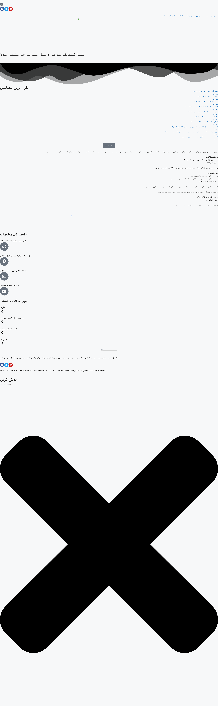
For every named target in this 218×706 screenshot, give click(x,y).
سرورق (213, 16)
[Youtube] (11, 9)
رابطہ (163, 16)
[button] (109, 145)
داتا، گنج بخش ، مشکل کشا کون (206, 101)
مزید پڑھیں (215, 94)
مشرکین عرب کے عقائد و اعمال (206, 117)
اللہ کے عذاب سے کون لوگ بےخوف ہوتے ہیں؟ (199, 137)
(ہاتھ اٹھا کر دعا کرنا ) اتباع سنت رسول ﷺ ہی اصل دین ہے (195, 127)
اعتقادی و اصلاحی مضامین (12, 318)
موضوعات (189, 16)
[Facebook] (2, 9)
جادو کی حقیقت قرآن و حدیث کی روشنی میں (201, 106)
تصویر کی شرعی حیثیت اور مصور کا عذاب (202, 111)
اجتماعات (172, 16)
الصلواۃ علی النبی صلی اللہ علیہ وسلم (204, 122)
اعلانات (180, 16)
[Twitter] (6, 9)
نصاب (206, 16)
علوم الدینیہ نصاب (8, 329)
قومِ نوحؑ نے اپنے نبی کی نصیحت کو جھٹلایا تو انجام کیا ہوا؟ (191, 132)
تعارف (3, 308)
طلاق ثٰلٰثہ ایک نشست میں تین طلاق (205, 91)
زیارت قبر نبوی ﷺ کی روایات (207, 96)
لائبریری (198, 16)
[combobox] (12, 384)
